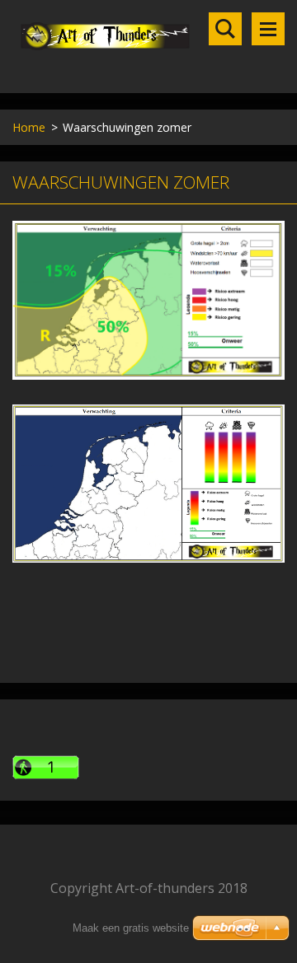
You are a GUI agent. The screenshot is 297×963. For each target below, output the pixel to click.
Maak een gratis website (131, 928)
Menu (268, 28)
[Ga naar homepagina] (148, 36)
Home (28, 127)
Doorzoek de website (225, 28)
